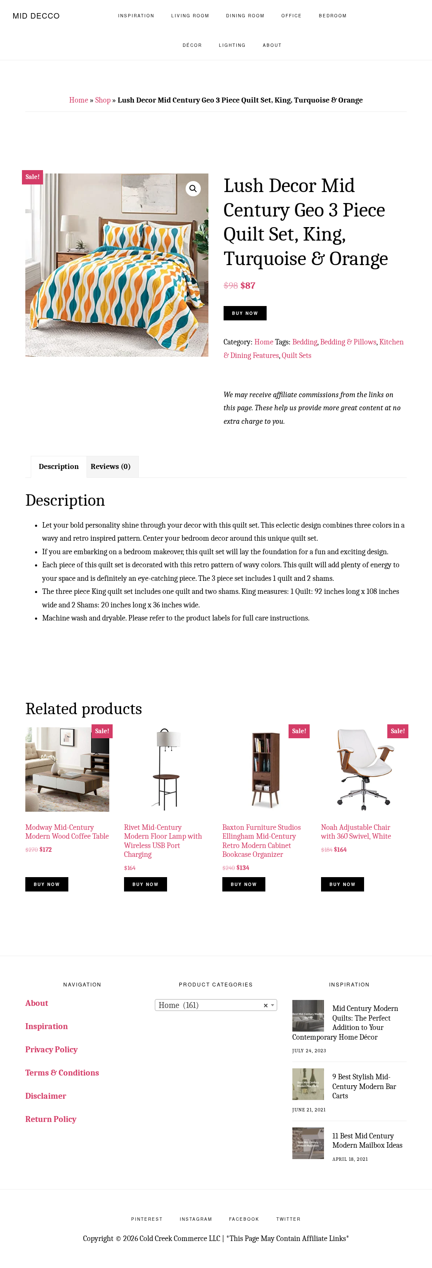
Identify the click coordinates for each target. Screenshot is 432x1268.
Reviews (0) (111, 466)
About (36, 1003)
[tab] (59, 467)
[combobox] (216, 1005)
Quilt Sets (296, 355)
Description (59, 466)
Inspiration (46, 1026)
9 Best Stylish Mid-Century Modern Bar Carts (364, 1086)
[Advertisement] (216, 147)
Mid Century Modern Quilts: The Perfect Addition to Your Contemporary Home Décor (345, 1023)
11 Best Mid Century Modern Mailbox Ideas (367, 1141)
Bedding (304, 342)
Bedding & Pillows (348, 342)
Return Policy (50, 1119)
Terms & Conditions (62, 1073)
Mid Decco (36, 15)
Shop (103, 100)
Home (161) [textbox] (213, 1005)
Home (78, 100)
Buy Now (245, 313)
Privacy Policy (51, 1049)
